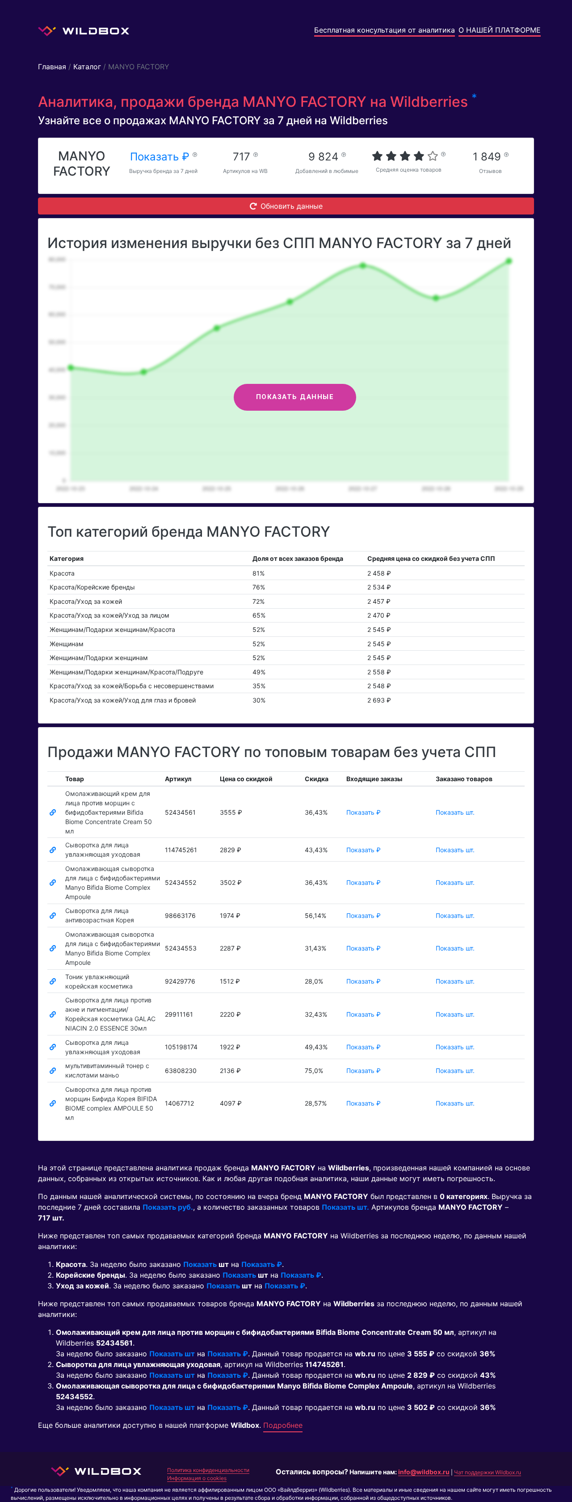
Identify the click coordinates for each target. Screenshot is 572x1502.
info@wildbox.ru (424, 1472)
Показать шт (172, 1353)
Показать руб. (168, 1207)
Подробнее (283, 1425)
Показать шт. (455, 812)
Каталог (87, 66)
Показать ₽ (161, 156)
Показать (200, 1264)
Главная (52, 66)
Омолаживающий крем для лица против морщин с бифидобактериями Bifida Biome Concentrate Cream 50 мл (108, 812)
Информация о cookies (197, 1478)
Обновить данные (292, 206)
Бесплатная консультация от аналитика (384, 29)
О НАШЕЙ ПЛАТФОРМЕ (499, 29)
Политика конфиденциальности (208, 1470)
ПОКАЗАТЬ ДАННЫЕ (295, 397)
